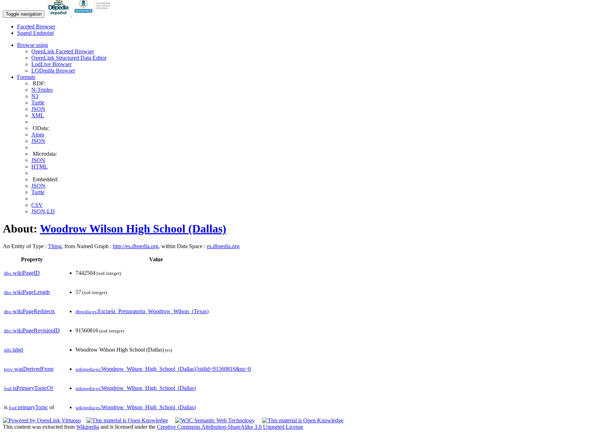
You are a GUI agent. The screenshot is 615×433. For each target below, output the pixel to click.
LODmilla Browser (53, 71)
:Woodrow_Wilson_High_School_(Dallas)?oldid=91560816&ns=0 (163, 369)
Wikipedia (87, 427)
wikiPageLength (27, 292)
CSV (37, 205)
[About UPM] (93, 14)
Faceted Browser (36, 26)
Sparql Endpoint (35, 33)
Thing (55, 246)
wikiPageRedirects (29, 311)
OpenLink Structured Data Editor (68, 58)
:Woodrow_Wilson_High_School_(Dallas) (135, 388)
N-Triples (42, 90)
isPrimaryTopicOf (28, 388)
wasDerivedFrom (28, 369)
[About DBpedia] (59, 14)
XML (37, 115)
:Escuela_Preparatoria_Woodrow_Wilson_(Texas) (142, 311)
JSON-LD (43, 211)
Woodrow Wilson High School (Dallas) (133, 228)
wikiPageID (22, 273)
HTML (39, 167)
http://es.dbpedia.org (135, 246)
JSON (38, 109)
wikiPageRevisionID (32, 330)
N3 (34, 96)
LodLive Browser (51, 64)
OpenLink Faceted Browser (62, 51)
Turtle (37, 103)
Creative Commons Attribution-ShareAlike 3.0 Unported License (230, 427)
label (13, 350)
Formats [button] (26, 77)
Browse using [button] (32, 45)
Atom (37, 135)
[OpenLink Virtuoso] (42, 420)
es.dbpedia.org (223, 246)
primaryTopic (28, 407)
